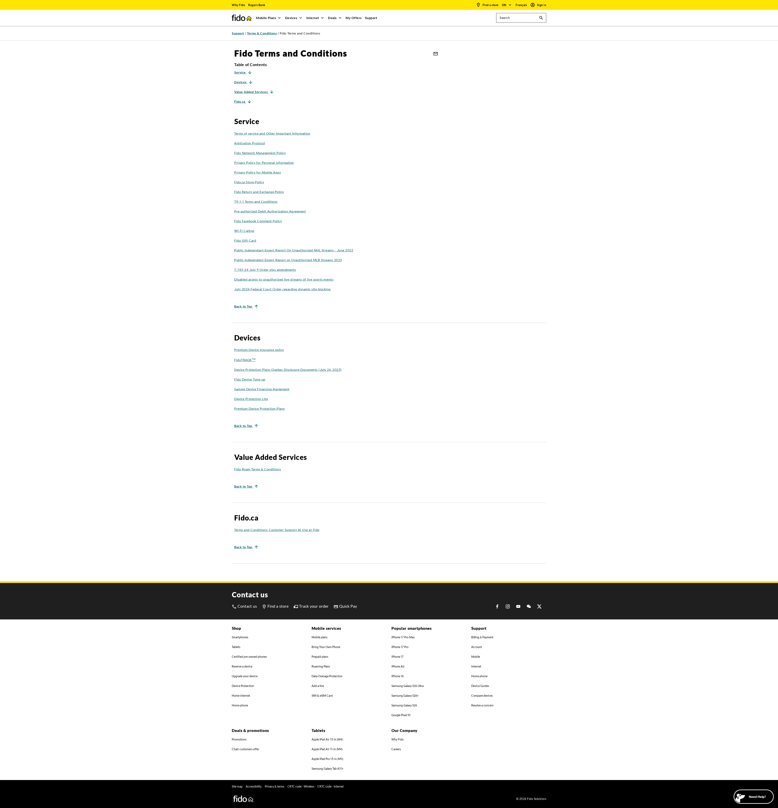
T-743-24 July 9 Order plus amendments (265, 269)
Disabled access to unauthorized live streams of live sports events (283, 279)
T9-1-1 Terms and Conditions (256, 201)
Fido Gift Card (245, 240)
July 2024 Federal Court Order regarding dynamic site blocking (282, 289)
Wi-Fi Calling (244, 231)
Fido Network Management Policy (260, 153)
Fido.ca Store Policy (249, 182)
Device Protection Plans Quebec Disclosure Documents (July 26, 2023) (288, 369)
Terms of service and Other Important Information (272, 133)
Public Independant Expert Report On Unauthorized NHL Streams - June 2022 (293, 250)
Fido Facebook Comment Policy (258, 221)
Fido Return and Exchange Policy (259, 192)
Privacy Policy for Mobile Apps (257, 172)
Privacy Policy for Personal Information (264, 162)
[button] (506, 5)
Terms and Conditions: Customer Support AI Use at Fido (277, 530)
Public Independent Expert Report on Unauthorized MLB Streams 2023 (288, 260)
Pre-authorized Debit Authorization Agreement (270, 211)
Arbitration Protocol (249, 143)
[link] (238, 5)
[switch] (521, 5)
